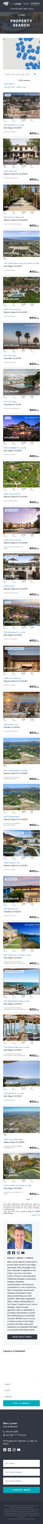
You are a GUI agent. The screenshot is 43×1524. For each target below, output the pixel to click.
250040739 (34, 279)
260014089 (34, 648)
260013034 (34, 95)
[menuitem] (10, 83)
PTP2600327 (33, 371)
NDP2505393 (33, 141)
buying (32, 1318)
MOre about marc (22, 1337)
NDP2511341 (34, 694)
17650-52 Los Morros (12, 678)
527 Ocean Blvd (10, 356)
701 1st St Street (10, 402)
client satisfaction (28, 1287)
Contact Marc (21, 1490)
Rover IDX (36, 1215)
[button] (29, 39)
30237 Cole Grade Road (13, 1139)
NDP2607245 (33, 510)
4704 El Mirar (9, 586)
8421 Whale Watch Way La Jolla (16, 1001)
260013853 (34, 971)
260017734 (34, 1063)
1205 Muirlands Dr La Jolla (14, 632)
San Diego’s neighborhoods (19, 1304)
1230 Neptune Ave (11, 909)
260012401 (34, 325)
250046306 (34, 740)
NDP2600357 (33, 464)
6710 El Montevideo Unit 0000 (16, 770)
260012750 (34, 418)
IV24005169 (34, 1109)
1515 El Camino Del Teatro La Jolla (17, 1185)
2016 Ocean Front (11, 724)
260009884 (34, 233)
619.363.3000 (12, 1432)
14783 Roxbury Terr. (12, 863)
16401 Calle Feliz (10, 171)
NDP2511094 (33, 187)
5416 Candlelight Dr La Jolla (15, 448)
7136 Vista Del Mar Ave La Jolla (16, 1047)
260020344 (34, 1017)
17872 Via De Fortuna (12, 309)
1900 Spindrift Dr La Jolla (14, 125)
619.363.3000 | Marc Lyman (23, 9)
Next (28, 1199)
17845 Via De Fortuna (12, 540)
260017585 (34, 879)
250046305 (34, 786)
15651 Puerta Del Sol (12, 494)
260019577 (34, 602)
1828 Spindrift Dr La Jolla (14, 1093)
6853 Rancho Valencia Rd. (14, 217)
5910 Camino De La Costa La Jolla (17, 955)
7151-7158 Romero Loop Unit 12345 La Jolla (21, 263)
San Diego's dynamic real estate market (21, 1273)
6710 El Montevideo (11, 817)
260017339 (34, 925)
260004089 (34, 1155)
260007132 (34, 833)
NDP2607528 (33, 556)
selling (12, 1321)
